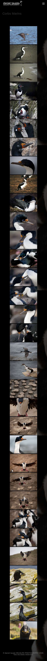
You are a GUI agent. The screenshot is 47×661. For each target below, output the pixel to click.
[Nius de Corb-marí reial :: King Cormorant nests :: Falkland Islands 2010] (23, 389)
